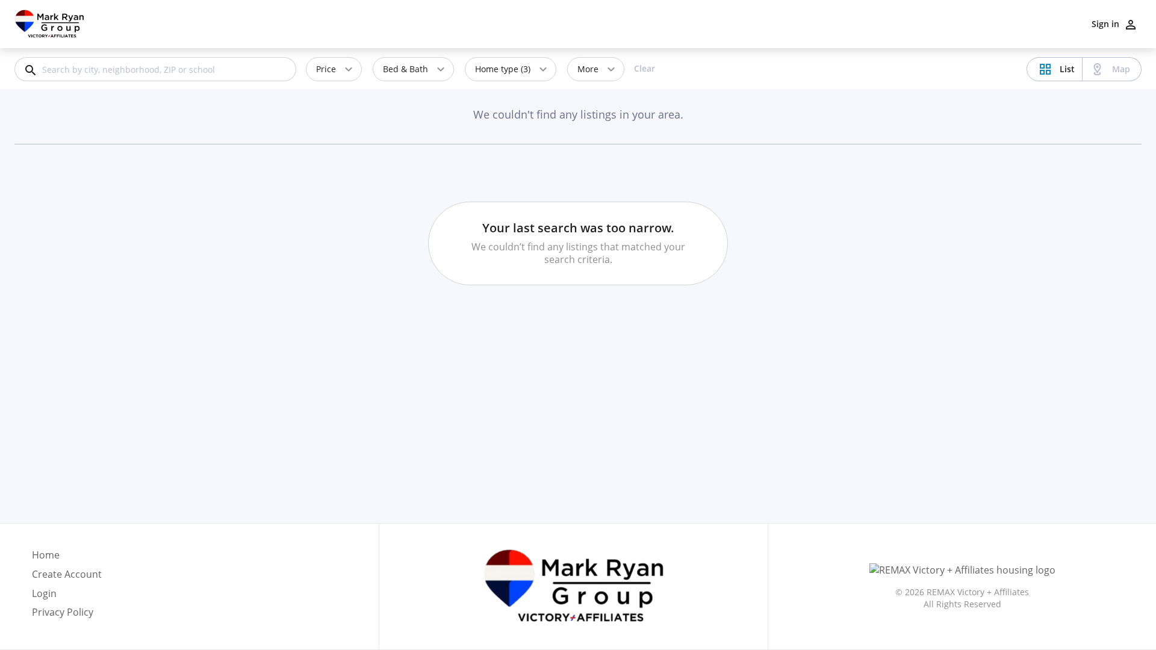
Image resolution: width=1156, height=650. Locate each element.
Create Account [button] (67, 574)
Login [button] (44, 593)
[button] (67, 597)
